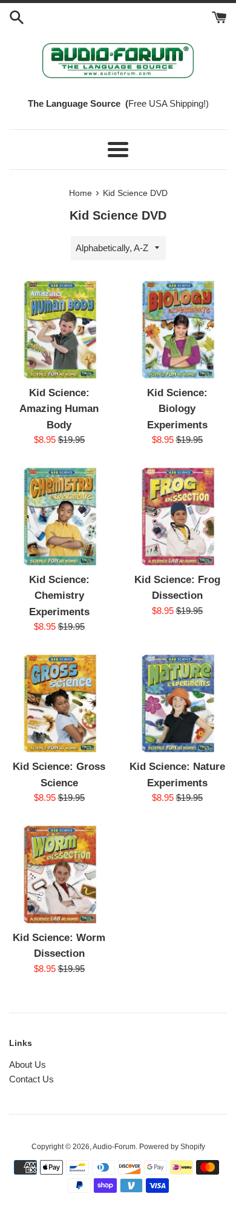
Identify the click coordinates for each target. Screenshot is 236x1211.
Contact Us (31, 1079)
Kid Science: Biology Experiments (177, 408)
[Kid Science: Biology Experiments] (177, 328)
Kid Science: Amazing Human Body (59, 408)
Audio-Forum (114, 1146)
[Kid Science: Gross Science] (59, 702)
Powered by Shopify (172, 1146)
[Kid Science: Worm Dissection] (59, 873)
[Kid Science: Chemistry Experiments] (59, 515)
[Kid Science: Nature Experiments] (177, 702)
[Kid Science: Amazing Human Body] (59, 328)
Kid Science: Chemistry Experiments (59, 595)
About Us (27, 1064)
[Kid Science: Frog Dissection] (177, 515)
